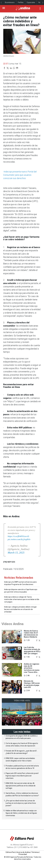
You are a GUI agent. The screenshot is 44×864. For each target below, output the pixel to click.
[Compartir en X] (39, 640)
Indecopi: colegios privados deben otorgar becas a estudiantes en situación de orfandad (20, 609)
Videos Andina (12, 624)
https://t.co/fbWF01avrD (18, 536)
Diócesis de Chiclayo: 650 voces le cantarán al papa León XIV (32, 684)
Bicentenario (10, 2)
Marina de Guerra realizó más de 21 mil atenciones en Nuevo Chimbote (31, 634)
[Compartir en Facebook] (37, 640)
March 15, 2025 (16, 552)
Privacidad (23, 854)
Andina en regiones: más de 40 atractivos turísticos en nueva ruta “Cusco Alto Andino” (32, 669)
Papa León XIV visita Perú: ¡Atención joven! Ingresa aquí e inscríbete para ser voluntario (22, 775)
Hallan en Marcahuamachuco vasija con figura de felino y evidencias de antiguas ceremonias (21, 813)
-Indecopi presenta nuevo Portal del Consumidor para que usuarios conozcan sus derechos (20, 174)
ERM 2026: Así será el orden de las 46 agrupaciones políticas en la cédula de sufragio (20, 785)
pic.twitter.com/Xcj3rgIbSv (19, 539)
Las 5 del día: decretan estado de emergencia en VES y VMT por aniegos (32, 650)
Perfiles (20, 2)
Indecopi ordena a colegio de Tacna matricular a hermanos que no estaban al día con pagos (21, 599)
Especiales (31, 2)
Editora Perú (10, 852)
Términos (35, 852)
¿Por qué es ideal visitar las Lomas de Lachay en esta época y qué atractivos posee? (21, 803)
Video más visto (22, 700)
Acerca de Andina (23, 852)
